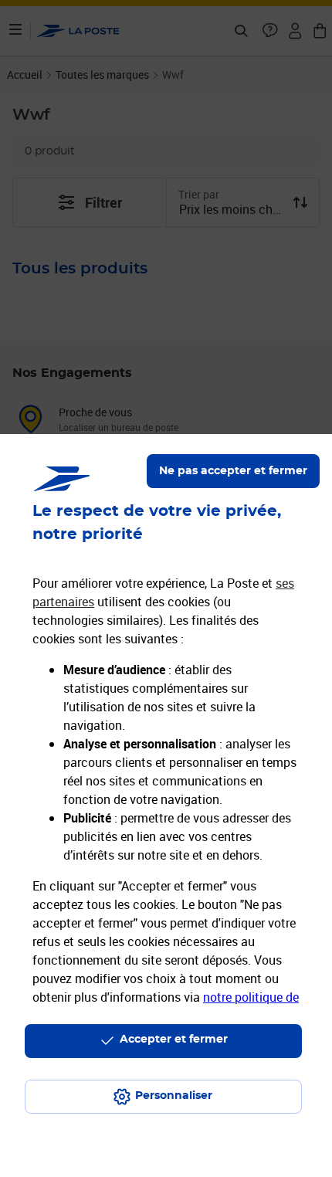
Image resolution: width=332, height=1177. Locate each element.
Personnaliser (173, 1096)
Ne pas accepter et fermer (233, 471)
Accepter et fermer (174, 1039)
